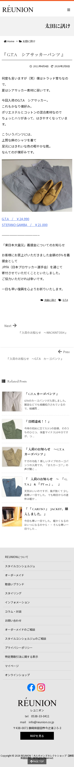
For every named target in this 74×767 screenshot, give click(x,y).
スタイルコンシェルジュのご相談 (25, 639)
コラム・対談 (13, 611)
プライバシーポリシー (19, 648)
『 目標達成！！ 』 (37, 422)
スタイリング (13, 593)
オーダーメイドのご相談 (20, 629)
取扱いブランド (14, 584)
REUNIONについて (16, 557)
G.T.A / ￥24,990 (15, 218)
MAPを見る (37, 736)
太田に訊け (28, 41)
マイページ (12, 666)
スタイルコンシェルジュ (20, 566)
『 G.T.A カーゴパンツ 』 (41, 394)
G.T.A (65, 299)
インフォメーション (17, 602)
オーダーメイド (14, 575)
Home (10, 41)
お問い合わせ (13, 620)
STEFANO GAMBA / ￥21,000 (25, 224)
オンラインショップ (17, 675)
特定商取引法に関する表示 (21, 657)
